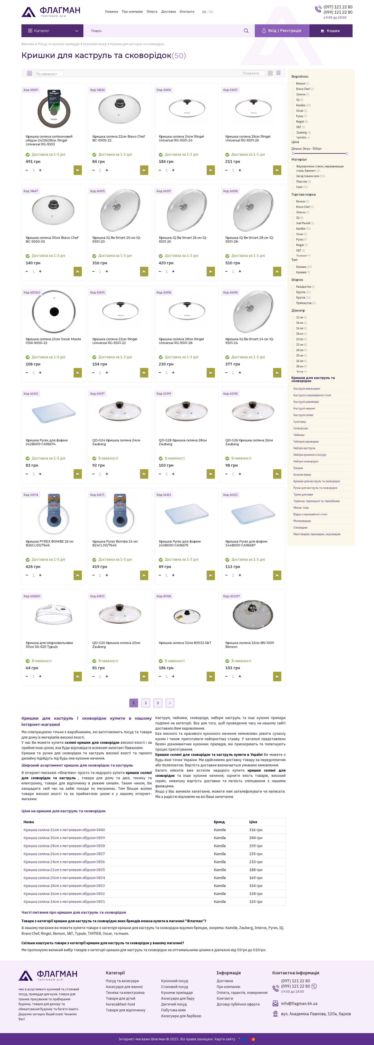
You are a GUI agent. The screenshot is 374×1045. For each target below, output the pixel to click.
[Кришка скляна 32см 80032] (187, 615)
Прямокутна (306, 303)
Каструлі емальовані (307, 388)
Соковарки (300, 527)
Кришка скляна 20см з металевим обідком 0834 (64, 878)
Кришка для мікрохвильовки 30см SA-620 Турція (49, 645)
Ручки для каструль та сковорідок (315, 488)
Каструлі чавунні (304, 408)
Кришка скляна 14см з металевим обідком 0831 (64, 901)
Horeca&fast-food (120, 1004)
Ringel (302, 121)
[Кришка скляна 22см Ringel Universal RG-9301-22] (120, 311)
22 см (301, 344)
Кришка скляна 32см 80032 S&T (185, 643)
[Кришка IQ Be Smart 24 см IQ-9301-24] (253, 311)
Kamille (303, 105)
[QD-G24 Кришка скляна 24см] (120, 413)
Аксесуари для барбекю (181, 1016)
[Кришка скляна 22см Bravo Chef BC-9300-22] (120, 109)
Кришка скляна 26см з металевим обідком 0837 (64, 854)
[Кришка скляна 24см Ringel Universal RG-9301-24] (187, 109)
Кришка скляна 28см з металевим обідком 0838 (64, 846)
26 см (301, 361)
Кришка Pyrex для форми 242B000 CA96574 (47, 442)
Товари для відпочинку (125, 1010)
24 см (301, 350)
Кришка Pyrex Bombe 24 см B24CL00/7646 (115, 543)
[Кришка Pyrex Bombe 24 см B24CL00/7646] (120, 514)
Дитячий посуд (174, 1004)
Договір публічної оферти (238, 1004)
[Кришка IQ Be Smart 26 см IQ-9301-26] (187, 210)
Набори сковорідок (306, 461)
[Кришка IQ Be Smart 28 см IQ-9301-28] (253, 210)
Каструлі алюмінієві (306, 402)
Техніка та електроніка (125, 992)
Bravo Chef (305, 89)
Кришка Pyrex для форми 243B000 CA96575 (180, 543)
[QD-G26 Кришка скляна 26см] (253, 413)
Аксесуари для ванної (124, 986)
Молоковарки (302, 521)
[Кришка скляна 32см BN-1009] (253, 615)
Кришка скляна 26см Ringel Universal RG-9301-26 (247, 138)
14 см (301, 323)
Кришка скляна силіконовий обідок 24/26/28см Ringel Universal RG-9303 (49, 140)
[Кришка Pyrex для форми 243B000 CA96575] (187, 514)
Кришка (304, 267)
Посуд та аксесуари (122, 981)
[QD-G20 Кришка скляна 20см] (120, 615)
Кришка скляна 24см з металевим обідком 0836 (64, 862)
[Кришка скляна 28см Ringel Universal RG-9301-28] (187, 311)
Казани (298, 468)
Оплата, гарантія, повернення (242, 992)
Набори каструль (304, 448)
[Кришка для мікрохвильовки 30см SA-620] (54, 615)
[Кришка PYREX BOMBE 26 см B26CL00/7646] (54, 514)
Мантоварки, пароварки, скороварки (317, 534)
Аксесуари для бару (177, 998)
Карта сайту (224, 1039)
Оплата (152, 11)
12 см (301, 317)
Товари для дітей (120, 998)
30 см (301, 372)
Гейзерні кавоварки (306, 441)
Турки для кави (303, 494)
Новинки (111, 11)
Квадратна (305, 286)
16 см (301, 328)
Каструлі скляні (303, 415)
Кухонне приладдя (177, 992)
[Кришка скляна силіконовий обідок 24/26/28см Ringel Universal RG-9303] (54, 109)
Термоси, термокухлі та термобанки (317, 501)
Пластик (303, 181)
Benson (302, 83)
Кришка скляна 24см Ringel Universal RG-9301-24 (181, 138)
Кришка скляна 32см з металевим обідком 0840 (64, 830)
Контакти (187, 11)
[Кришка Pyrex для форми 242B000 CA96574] (54, 413)
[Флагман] (59, 976)
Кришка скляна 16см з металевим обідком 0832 (64, 893)
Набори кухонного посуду (310, 455)
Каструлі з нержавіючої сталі (312, 395)
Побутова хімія (173, 1010)
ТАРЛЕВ (303, 138)
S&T (300, 127)
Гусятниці (300, 421)
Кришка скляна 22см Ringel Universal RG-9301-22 (114, 341)
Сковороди (301, 428)
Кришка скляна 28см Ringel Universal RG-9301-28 (181, 341)
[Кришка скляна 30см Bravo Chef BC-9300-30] (54, 210)
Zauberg (303, 132)
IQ (299, 100)
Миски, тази (301, 507)
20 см (301, 339)
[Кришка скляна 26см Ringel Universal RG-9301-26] (253, 109)
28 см (301, 366)
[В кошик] (78, 170)
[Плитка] (271, 73)
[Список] (279, 73)
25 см (301, 355)
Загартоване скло (310, 176)
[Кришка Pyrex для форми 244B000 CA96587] (253, 514)
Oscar (301, 110)
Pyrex (301, 116)
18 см (301, 333)
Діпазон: (296, 148)
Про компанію (132, 11)
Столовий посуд (174, 986)
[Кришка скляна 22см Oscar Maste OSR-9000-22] (54, 311)
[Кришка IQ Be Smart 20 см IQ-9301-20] (120, 210)
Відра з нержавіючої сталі (310, 514)
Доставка (168, 11)
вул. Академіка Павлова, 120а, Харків (316, 1013)
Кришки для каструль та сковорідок (317, 481)
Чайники (299, 435)
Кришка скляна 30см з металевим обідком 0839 (64, 838)
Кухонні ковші (302, 474)
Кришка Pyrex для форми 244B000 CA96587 (246, 543)
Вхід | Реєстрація (284, 30)
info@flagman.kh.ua (299, 1003)
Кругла (303, 292)
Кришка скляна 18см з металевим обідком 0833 (64, 885)
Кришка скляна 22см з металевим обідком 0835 (64, 870)
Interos (302, 94)
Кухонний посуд (174, 981)
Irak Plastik (305, 223)
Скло (302, 187)
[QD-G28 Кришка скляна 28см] (187, 413)
